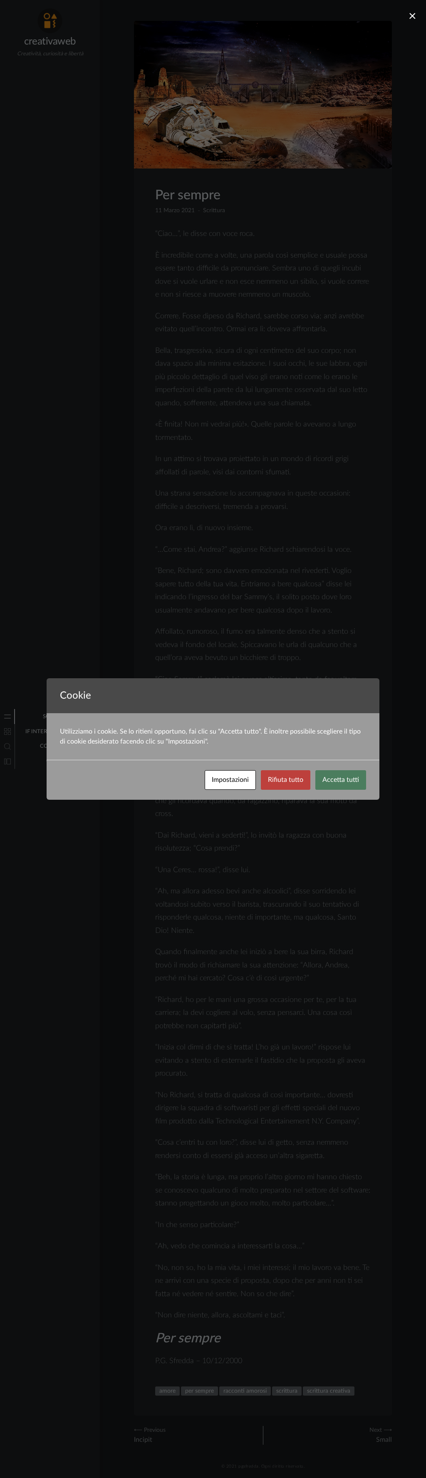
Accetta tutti (340, 779)
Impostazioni (230, 779)
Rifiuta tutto (285, 779)
